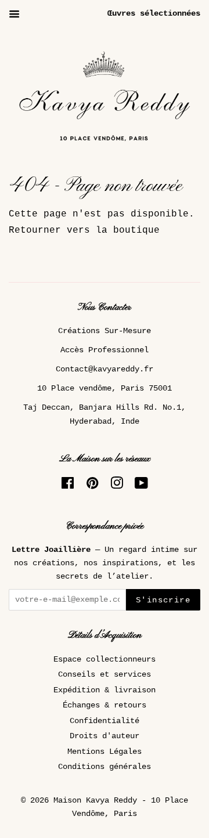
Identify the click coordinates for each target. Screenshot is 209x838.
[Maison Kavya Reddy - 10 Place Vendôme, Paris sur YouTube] (141, 486)
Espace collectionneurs (104, 659)
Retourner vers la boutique (84, 230)
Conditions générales (104, 767)
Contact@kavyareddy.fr (104, 369)
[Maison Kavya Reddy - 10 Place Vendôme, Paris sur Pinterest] (92, 486)
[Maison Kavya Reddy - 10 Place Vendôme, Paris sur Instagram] (116, 486)
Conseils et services (104, 674)
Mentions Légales (104, 751)
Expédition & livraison (104, 690)
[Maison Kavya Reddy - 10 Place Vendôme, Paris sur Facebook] (67, 486)
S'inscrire (163, 600)
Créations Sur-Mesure (104, 331)
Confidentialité (104, 721)
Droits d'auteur (104, 736)
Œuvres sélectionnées (153, 13)
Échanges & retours (104, 705)
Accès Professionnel (104, 350)
